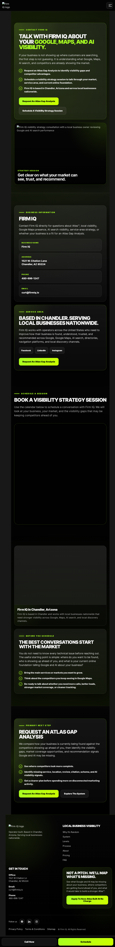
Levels (66, 841)
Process (67, 846)
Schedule (86, 941)
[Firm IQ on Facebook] (22, 921)
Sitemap (51, 929)
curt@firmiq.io (30, 292)
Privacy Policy (16, 929)
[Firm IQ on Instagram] (36, 921)
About (66, 850)
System (66, 836)
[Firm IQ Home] (6, 5)
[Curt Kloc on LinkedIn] (29, 921)
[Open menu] (109, 5)
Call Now (29, 941)
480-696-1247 (30, 278)
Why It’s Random (71, 832)
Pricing (66, 855)
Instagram (57, 350)
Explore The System (74, 793)
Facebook (26, 350)
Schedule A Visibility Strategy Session (42, 110)
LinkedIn (41, 350)
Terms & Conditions (35, 929)
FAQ (65, 860)
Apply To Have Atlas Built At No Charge (87, 900)
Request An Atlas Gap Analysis (38, 101)
